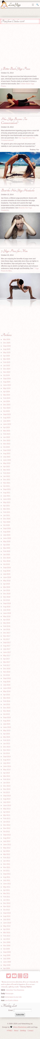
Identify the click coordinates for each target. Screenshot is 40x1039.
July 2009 (6, 958)
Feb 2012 (6, 857)
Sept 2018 (7, 603)
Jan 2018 (6, 629)
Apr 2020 (6, 545)
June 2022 (7, 460)
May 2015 (6, 730)
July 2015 (6, 724)
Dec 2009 (6, 942)
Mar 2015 (6, 737)
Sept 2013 (7, 796)
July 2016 (6, 685)
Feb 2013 (6, 818)
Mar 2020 (6, 548)
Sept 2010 (7, 913)
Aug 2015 (6, 721)
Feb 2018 (6, 626)
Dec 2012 (6, 825)
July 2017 (6, 649)
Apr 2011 (6, 890)
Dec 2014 (6, 747)
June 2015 (7, 727)
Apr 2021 (6, 506)
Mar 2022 (6, 470)
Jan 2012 (6, 861)
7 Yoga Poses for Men (14, 251)
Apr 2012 (6, 851)
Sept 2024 (7, 378)
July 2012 (6, 841)
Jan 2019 (6, 590)
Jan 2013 (6, 822)
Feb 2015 (6, 740)
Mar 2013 (6, 815)
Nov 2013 (6, 789)
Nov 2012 (6, 828)
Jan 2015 (6, 743)
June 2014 (7, 766)
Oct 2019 (6, 564)
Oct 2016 (6, 675)
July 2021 (6, 496)
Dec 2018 (6, 593)
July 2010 (6, 919)
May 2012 (6, 848)
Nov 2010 (6, 906)
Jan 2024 (6, 401)
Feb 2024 (6, 398)
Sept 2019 (7, 567)
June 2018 (7, 613)
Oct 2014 (6, 753)
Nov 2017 (6, 636)
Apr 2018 (6, 620)
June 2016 (7, 688)
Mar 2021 (6, 509)
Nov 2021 (6, 483)
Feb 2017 (6, 665)
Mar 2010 (6, 932)
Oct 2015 (6, 714)
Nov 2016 (6, 672)
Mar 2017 (6, 662)
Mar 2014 (6, 776)
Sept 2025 (7, 346)
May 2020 (6, 541)
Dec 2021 (6, 479)
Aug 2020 (6, 532)
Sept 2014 (7, 756)
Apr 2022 (6, 466)
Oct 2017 (6, 639)
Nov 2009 (6, 945)
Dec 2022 (6, 440)
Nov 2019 (6, 561)
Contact (30, 1030)
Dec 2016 (6, 668)
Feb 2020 (6, 551)
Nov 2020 (6, 522)
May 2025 (6, 352)
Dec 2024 (6, 369)
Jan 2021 (6, 515)
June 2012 (7, 844)
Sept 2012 (7, 835)
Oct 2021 (6, 486)
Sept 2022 (7, 450)
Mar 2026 (6, 339)
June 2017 (7, 652)
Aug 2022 (6, 453)
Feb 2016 (6, 701)
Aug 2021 (6, 492)
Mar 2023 (6, 431)
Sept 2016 (7, 678)
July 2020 (6, 535)
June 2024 (7, 385)
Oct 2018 (6, 600)
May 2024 (6, 388)
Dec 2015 (6, 708)
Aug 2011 (6, 877)
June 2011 (7, 884)
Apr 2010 (6, 929)
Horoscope (9, 993)
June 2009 (7, 962)
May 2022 (6, 463)
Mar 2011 (6, 893)
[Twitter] (8, 976)
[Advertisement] (20, 46)
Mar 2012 (6, 854)
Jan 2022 (6, 476)
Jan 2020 (6, 554)
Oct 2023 (6, 411)
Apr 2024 (6, 391)
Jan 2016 (6, 704)
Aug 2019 (6, 571)
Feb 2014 (6, 779)
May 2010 (6, 926)
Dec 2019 (6, 558)
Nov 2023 (6, 408)
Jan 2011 (6, 900)
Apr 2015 (6, 734)
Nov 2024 (6, 372)
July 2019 (6, 574)
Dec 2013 (6, 786)
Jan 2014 (6, 783)
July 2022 (6, 457)
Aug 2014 (6, 760)
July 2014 (6, 763)
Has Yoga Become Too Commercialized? (14, 121)
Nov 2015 (6, 711)
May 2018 (6, 616)
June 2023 (7, 424)
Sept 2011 (7, 874)
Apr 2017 (6, 659)
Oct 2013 (6, 792)
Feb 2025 (6, 362)
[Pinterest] (25, 976)
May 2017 (6, 655)
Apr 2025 (6, 356)
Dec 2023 (6, 404)
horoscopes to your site (13, 997)
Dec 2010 (6, 903)
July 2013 (6, 802)
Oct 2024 (6, 375)
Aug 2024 (6, 382)
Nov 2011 (6, 867)
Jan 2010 (6, 939)
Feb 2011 (6, 897)
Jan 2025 (6, 365)
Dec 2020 (6, 519)
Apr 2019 (6, 584)
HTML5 (9, 1030)
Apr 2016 (6, 695)
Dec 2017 (6, 633)
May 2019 (6, 580)
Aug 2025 (6, 349)
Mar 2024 (6, 395)
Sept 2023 (7, 414)
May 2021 (6, 502)
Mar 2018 (6, 623)
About (16, 1030)
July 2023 (6, 421)
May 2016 (6, 691)
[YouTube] (14, 976)
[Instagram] (20, 976)
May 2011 (6, 887)
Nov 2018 (6, 597)
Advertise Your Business (15, 990)
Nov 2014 (6, 750)
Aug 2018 (6, 607)
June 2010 (7, 923)
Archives (6, 335)
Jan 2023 (6, 437)
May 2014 (6, 769)
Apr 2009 (6, 968)
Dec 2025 (6, 343)
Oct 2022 (6, 447)
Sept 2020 (7, 528)
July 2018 (6, 610)
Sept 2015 (7, 717)
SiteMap (23, 1030)
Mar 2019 (6, 587)
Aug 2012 (6, 838)
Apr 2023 (6, 427)
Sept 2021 (7, 489)
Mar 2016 (6, 698)
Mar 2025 (6, 359)
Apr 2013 (6, 812)
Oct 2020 (6, 525)
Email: (10, 1010)
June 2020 (7, 538)
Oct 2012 (6, 831)
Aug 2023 (6, 418)
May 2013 (6, 809)
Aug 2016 (6, 681)
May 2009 (6, 965)
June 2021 (7, 499)
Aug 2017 (6, 646)
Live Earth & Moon (11, 1000)
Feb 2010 (6, 936)
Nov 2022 (6, 444)
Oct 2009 (6, 949)
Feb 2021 (6, 512)
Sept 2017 (7, 642)
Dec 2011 (6, 864)
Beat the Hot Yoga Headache (17, 190)
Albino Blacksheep (20, 1027)
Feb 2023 (6, 434)
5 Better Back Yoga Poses (15, 69)
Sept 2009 (7, 952)
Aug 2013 (6, 799)
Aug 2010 (6, 916)
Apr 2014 (6, 773)
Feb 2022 (6, 473)
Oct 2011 (6, 870)
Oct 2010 (6, 910)
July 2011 (6, 880)
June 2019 (7, 577)
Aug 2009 (6, 955)
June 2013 (7, 805)
